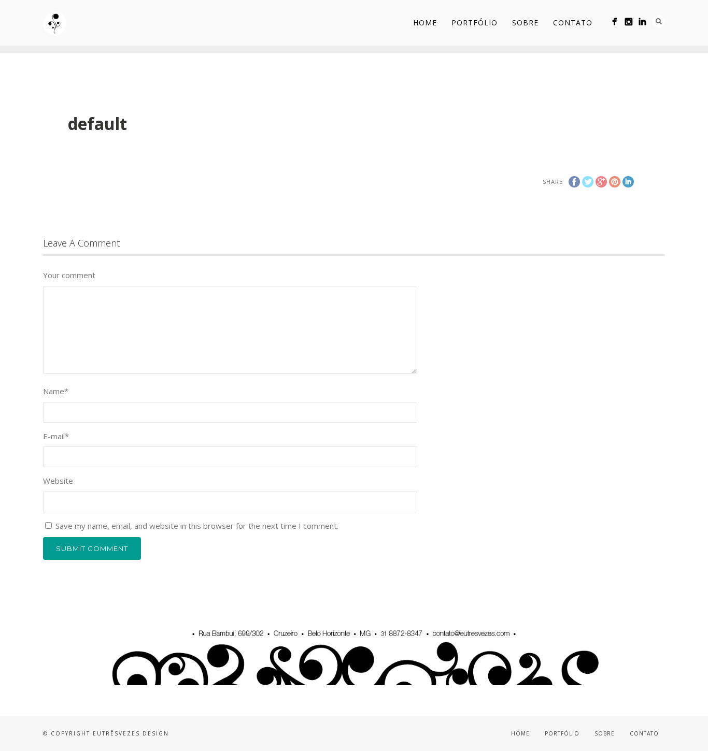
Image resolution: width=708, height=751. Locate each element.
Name (55, 391)
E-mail (56, 436)
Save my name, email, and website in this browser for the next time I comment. (196, 526)
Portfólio (474, 22)
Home (425, 22)
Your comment (69, 275)
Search (659, 21)
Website (58, 480)
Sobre (525, 22)
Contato (572, 22)
